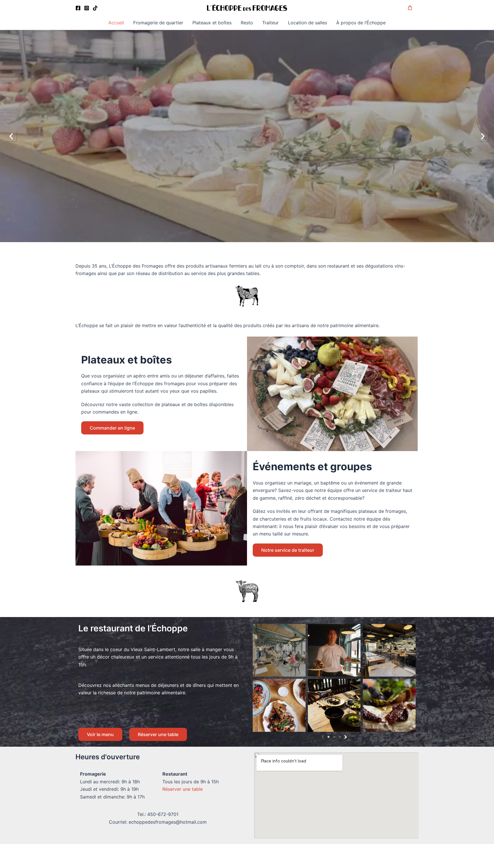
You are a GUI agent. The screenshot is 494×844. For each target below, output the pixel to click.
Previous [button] (11, 136)
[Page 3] (340, 737)
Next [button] (482, 136)
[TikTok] (95, 8)
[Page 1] (328, 737)
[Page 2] (334, 737)
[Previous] (323, 737)
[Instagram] (86, 8)
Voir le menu (100, 734)
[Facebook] (78, 8)
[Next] (345, 737)
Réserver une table (158, 734)
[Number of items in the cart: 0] (410, 7)
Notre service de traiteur (287, 550)
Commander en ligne (112, 428)
